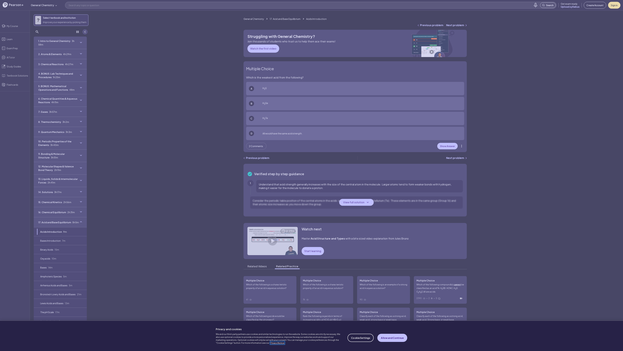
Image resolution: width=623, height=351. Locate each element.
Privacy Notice (277, 343)
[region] (311, 335)
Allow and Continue (392, 337)
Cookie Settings (360, 337)
